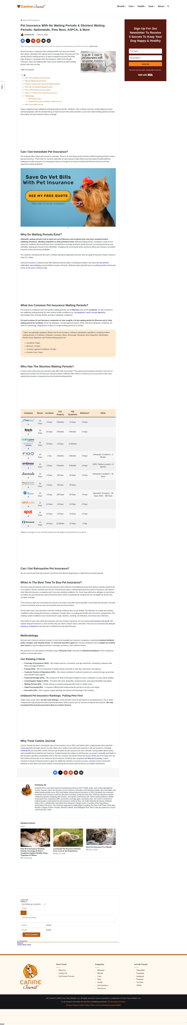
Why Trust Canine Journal (34, 104)
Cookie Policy (83, 1005)
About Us (62, 970)
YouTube (139, 982)
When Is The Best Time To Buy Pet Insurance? (41, 93)
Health (141, 6)
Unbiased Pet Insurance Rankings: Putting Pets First (45, 101)
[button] (168, 6)
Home (24, 20)
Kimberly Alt (29, 35)
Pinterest (139, 979)
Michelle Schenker (95, 758)
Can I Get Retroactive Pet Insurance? (38, 90)
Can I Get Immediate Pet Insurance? (37, 78)
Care (131, 6)
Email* (48, 930)
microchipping (35, 265)
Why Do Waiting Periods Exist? (35, 81)
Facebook (140, 973)
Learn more (93, 46)
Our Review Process (66, 976)
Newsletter (140, 970)
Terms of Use (95, 1005)
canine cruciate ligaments (95, 312)
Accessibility (116, 1005)
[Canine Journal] (31, 6)
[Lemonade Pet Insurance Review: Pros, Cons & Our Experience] (68, 838)
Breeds (120, 6)
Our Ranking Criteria (34, 99)
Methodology (29, 96)
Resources (102, 988)
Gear (150, 6)
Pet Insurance (33, 20)
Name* (49, 925)
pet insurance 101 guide (100, 621)
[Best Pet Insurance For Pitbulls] (101, 837)
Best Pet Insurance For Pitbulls (99, 847)
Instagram (140, 976)
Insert (2, 1024)
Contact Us (63, 973)
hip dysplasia (79, 312)
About (161, 6)
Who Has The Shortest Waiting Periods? (39, 87)
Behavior (101, 970)
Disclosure (106, 1005)
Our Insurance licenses (116, 1002)
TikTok (138, 985)
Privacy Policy (71, 1005)
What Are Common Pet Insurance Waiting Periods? (42, 84)
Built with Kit (145, 75)
